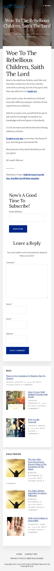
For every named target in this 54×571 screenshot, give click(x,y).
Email (9, 319)
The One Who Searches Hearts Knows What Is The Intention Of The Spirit (37, 464)
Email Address (15, 212)
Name (9, 304)
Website (9, 334)
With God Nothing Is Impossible (38, 519)
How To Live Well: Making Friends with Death (38, 394)
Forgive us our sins (14, 138)
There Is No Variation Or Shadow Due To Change (25, 377)
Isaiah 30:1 (32, 91)
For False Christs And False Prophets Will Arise (37, 493)
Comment (10, 263)
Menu (48, 6)
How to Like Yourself (34, 420)
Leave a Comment (27, 37)
